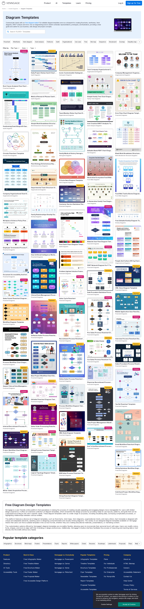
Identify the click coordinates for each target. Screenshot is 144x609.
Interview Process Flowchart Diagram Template (128, 339)
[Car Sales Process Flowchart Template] (100, 348)
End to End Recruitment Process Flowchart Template (100, 446)
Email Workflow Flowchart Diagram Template (128, 444)
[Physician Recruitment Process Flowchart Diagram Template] (100, 372)
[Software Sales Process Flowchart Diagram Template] (44, 317)
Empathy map (132, 42)
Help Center (128, 581)
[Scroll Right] (139, 41)
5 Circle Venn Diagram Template (71, 180)
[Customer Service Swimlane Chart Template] (72, 194)
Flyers (57, 543)
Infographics (8, 543)
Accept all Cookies (129, 604)
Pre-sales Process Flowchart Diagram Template (100, 332)
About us (127, 559)
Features (6, 559)
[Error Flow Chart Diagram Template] (128, 94)
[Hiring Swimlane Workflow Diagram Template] (128, 458)
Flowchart (7, 42)
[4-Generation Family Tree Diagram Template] (100, 191)
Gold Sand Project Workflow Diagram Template (128, 492)
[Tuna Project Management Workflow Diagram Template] (100, 404)
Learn (78, 3)
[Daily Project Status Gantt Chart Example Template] (44, 61)
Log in (120, 3)
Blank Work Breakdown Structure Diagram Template (128, 153)
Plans (130, 543)
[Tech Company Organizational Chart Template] (100, 59)
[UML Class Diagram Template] (128, 276)
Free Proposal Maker (32, 576)
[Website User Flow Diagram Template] (100, 223)
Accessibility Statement (132, 572)
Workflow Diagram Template (13, 322)
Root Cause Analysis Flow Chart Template (16, 86)
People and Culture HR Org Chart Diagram (128, 261)
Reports (64, 543)
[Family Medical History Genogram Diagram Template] (72, 135)
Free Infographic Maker (32, 559)
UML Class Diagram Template (126, 288)
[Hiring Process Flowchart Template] (44, 440)
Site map (93, 42)
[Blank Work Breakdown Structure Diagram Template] (128, 135)
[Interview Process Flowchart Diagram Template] (128, 327)
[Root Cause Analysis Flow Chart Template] (16, 67)
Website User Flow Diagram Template (100, 241)
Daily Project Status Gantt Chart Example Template (44, 73)
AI (56, 3)
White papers (74, 543)
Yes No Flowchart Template (125, 404)
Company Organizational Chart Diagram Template (16, 194)
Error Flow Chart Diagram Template (128, 113)
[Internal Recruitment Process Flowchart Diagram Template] (16, 408)
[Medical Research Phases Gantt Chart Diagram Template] (44, 86)
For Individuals (109, 564)
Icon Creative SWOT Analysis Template (100, 123)
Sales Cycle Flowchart (67, 298)
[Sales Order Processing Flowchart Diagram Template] (44, 415)
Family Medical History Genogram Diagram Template (72, 153)
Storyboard (112, 42)
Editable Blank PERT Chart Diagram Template (100, 150)
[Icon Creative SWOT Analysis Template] (100, 112)
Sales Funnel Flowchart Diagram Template (16, 298)
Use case (78, 42)
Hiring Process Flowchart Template (44, 450)
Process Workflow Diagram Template (72, 406)
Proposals (122, 543)
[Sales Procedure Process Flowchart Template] (128, 353)
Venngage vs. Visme (61, 568)
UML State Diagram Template (70, 433)
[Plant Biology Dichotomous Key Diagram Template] (44, 145)
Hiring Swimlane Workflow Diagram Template (128, 468)
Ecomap (122, 42)
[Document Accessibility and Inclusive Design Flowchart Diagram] (16, 263)
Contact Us (128, 576)
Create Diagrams (13, 8)
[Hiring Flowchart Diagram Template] (72, 486)
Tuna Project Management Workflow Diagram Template (100, 422)
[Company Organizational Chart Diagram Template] (16, 175)
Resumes (92, 543)
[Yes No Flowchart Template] (128, 385)
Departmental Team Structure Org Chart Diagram (44, 187)
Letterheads (112, 543)
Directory (6, 564)
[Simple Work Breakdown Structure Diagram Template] (44, 112)
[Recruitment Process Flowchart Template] (72, 320)
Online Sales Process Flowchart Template (72, 379)
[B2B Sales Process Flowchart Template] (72, 455)
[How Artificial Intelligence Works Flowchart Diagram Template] (44, 236)
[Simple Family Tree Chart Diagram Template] (100, 85)
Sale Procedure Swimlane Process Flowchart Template (100, 292)
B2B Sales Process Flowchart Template (72, 473)
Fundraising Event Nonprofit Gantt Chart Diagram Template (16, 126)
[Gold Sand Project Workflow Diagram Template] (128, 482)
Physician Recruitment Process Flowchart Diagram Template (100, 382)
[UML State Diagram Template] (72, 421)
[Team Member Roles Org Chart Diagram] (72, 94)
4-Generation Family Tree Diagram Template (100, 201)
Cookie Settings (106, 604)
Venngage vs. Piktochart (63, 572)
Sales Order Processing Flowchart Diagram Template (44, 426)
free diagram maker (32, 23)
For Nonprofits (109, 576)
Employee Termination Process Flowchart (16, 247)
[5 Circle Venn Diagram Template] (72, 169)
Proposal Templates (88, 585)
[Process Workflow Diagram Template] (72, 394)
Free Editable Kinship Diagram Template (128, 220)
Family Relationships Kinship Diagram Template (44, 214)
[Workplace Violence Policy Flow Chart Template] (16, 209)
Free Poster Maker (31, 572)
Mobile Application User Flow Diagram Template (128, 311)
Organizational (67, 42)
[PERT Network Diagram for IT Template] (100, 255)
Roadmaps (101, 543)
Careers (126, 568)
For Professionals (110, 568)
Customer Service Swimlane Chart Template (72, 204)
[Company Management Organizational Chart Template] (128, 61)
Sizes (24, 48)
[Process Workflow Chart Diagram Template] (16, 344)
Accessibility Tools (10, 572)
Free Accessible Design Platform (36, 581)
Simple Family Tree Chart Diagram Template (100, 96)
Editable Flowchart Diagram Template (44, 399)
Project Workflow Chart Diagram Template (16, 450)
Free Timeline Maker (31, 564)
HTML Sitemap (129, 564)
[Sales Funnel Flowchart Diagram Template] (16, 288)
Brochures (18, 543)
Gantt (57, 42)
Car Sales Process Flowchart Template (100, 359)
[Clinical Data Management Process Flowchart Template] (44, 276)
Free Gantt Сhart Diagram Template (72, 244)
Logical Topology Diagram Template (44, 473)
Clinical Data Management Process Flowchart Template (44, 295)
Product (47, 3)
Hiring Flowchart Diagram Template (72, 496)
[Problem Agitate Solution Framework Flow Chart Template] (72, 260)
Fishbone (50, 42)
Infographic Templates (89, 559)
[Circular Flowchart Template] (16, 142)
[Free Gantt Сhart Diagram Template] (72, 226)
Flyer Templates (86, 572)
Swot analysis (39, 42)
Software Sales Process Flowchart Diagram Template (44, 335)
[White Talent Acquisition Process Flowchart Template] (16, 472)
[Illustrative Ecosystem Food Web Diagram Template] (100, 166)
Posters (37, 543)
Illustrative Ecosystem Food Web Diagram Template (100, 177)
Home (4, 8)
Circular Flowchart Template (13, 153)
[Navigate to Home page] (11, 3)
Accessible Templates (89, 589)
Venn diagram (27, 42)
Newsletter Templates (89, 576)
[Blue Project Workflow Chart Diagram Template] (44, 357)
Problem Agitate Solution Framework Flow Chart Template (72, 271)
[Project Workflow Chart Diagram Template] (16, 440)
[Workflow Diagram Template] (16, 312)
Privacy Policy (129, 585)
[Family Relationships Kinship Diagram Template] (44, 203)
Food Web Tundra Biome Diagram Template (128, 194)
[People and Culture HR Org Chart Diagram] (128, 242)
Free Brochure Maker (32, 568)
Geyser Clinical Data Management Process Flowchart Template (16, 386)
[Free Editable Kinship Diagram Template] (128, 209)
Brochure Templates (88, 568)
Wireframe (16, 42)
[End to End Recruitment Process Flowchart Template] (100, 436)
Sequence (102, 42)
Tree (85, 42)
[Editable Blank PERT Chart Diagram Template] (100, 139)
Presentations (47, 543)
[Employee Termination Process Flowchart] (16, 236)
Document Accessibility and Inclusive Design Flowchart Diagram (16, 274)
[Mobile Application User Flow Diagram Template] (128, 301)
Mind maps (28, 543)
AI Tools (6, 568)
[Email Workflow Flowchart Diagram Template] (128, 426)
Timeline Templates (88, 564)
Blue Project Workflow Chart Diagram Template (44, 376)
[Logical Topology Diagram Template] (44, 463)
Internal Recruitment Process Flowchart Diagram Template (16, 426)
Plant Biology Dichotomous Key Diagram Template (44, 164)
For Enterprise (109, 572)
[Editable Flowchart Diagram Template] (44, 389)
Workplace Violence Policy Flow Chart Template (16, 220)
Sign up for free (133, 3)
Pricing (88, 3)
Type (32, 48)
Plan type (14, 48)
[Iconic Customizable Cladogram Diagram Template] (72, 61)
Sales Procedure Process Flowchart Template (128, 364)
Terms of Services (130, 589)
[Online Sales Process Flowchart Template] (72, 360)
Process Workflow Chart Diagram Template (16, 362)
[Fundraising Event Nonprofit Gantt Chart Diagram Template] (16, 108)
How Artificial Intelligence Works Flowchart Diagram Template (44, 255)
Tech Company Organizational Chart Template (100, 69)
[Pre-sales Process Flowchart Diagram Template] (100, 314)
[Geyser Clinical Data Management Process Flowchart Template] (16, 376)
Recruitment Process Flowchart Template (72, 339)
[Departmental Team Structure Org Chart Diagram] (44, 177)
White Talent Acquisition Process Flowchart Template (16, 490)
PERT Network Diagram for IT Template (100, 265)
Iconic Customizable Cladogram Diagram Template (72, 73)
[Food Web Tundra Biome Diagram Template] (128, 175)
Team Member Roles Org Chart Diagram (72, 113)
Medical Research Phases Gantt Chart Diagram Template (44, 96)
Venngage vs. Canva (62, 564)
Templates (66, 3)
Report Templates (87, 581)
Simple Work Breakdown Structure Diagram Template (44, 123)
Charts (84, 543)
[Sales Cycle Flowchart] (72, 287)
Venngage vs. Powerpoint (63, 559)
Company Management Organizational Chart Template (128, 73)
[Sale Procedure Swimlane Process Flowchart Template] (100, 281)
